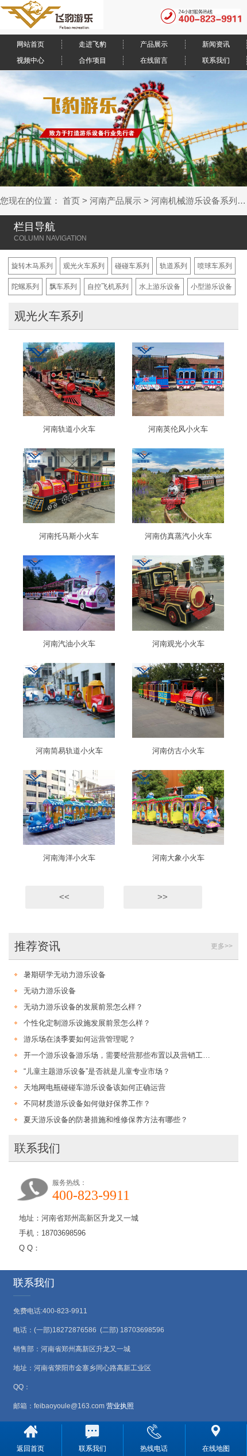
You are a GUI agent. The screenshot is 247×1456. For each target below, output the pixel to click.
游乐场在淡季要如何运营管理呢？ (80, 1039)
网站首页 (30, 44)
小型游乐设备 (211, 287)
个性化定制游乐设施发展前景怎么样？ (87, 1023)
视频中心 (30, 60)
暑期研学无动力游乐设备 (65, 974)
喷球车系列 (215, 266)
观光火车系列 (84, 266)
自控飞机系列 (108, 287)
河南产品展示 (115, 200)
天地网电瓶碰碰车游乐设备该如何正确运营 (94, 1087)
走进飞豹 (92, 44)
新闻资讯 (216, 44)
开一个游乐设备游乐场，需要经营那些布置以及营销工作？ (118, 1055)
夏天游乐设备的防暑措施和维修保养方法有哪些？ (106, 1119)
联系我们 (216, 60)
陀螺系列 (25, 287)
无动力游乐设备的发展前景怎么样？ (83, 1007)
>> (162, 897)
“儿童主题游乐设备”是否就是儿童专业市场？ (97, 1071)
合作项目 (92, 60)
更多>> (222, 946)
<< (64, 897)
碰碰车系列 (132, 266)
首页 (71, 200)
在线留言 (154, 60)
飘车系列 (63, 287)
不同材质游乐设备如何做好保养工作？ (87, 1103)
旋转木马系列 (32, 266)
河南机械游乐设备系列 (194, 200)
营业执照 (120, 1406)
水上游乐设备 (159, 287)
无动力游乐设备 (50, 990)
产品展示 (154, 44)
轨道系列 (173, 266)
